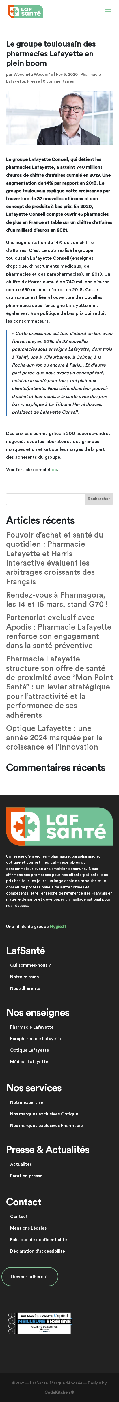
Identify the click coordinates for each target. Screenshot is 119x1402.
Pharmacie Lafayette (32, 1027)
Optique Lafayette (29, 1050)
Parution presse (26, 1176)
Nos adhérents (25, 988)
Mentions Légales (28, 1228)
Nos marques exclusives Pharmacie (46, 1126)
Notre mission (24, 977)
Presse (33, 81)
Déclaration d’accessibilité (37, 1251)
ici (54, 469)
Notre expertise (26, 1102)
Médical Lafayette (29, 1062)
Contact (19, 1217)
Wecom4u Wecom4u (33, 74)
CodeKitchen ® (59, 1392)
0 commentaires (58, 81)
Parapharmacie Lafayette (36, 1039)
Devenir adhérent (30, 1276)
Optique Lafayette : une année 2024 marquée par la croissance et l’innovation (54, 738)
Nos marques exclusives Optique (44, 1114)
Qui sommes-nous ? (30, 965)
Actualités (21, 1164)
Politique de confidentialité (38, 1240)
